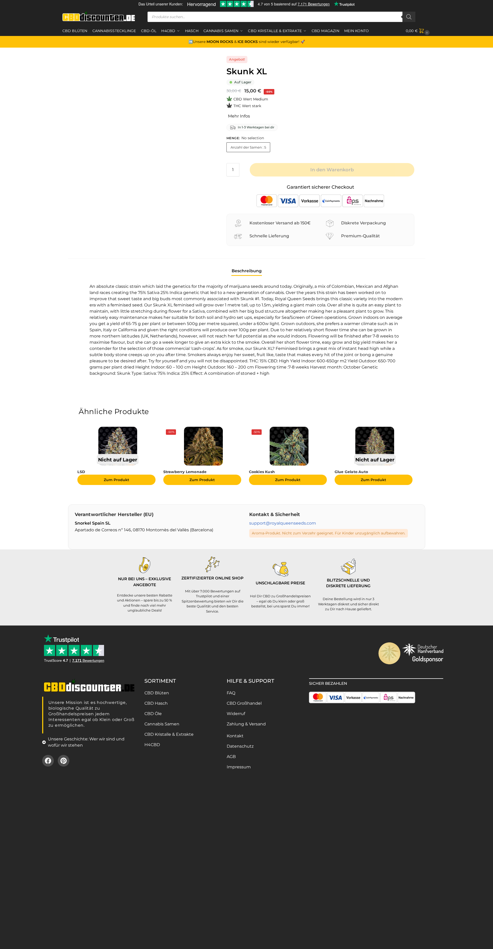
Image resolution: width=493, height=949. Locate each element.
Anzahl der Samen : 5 (248, 147)
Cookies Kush (262, 472)
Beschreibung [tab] (247, 270)
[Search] (408, 17)
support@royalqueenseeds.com (282, 523)
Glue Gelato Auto (351, 472)
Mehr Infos (239, 116)
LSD (81, 472)
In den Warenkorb (332, 170)
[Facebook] (48, 761)
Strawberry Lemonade (185, 472)
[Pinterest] (63, 761)
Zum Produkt (116, 479)
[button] (418, 31)
